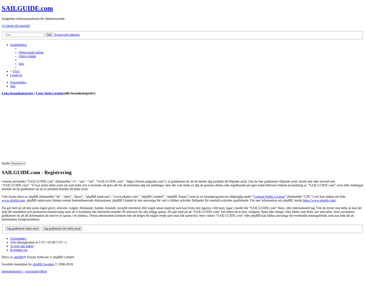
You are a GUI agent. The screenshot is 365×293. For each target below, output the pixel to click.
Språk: (6, 163)
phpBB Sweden (43, 264)
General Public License (269, 196)
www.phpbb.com (13, 200)
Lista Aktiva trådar (50, 93)
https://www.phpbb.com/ (319, 200)
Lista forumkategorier (18, 93)
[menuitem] (31, 52)
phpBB (19, 257)
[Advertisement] (128, 128)
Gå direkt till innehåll (16, 26)
